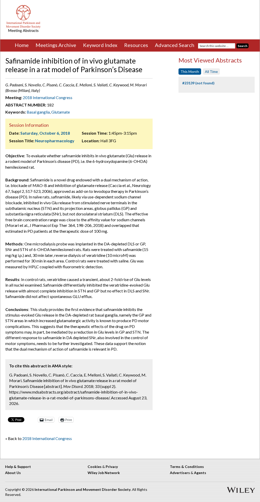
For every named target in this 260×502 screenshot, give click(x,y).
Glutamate (60, 111)
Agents (200, 472)
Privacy (112, 466)
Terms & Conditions (187, 466)
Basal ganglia (38, 111)
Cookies (95, 466)
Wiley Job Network (104, 472)
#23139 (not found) (198, 83)
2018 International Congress (47, 97)
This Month (190, 71)
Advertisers (180, 472)
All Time (211, 71)
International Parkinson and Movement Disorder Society (83, 489)
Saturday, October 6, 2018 (45, 133)
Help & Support (18, 466)
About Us (13, 472)
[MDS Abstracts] (23, 31)
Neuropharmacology (54, 140)
